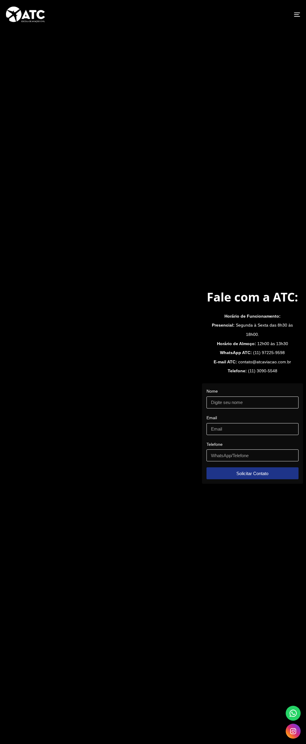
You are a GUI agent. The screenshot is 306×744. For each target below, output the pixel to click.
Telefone (214, 444)
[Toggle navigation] (251, 14)
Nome (212, 391)
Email (211, 417)
